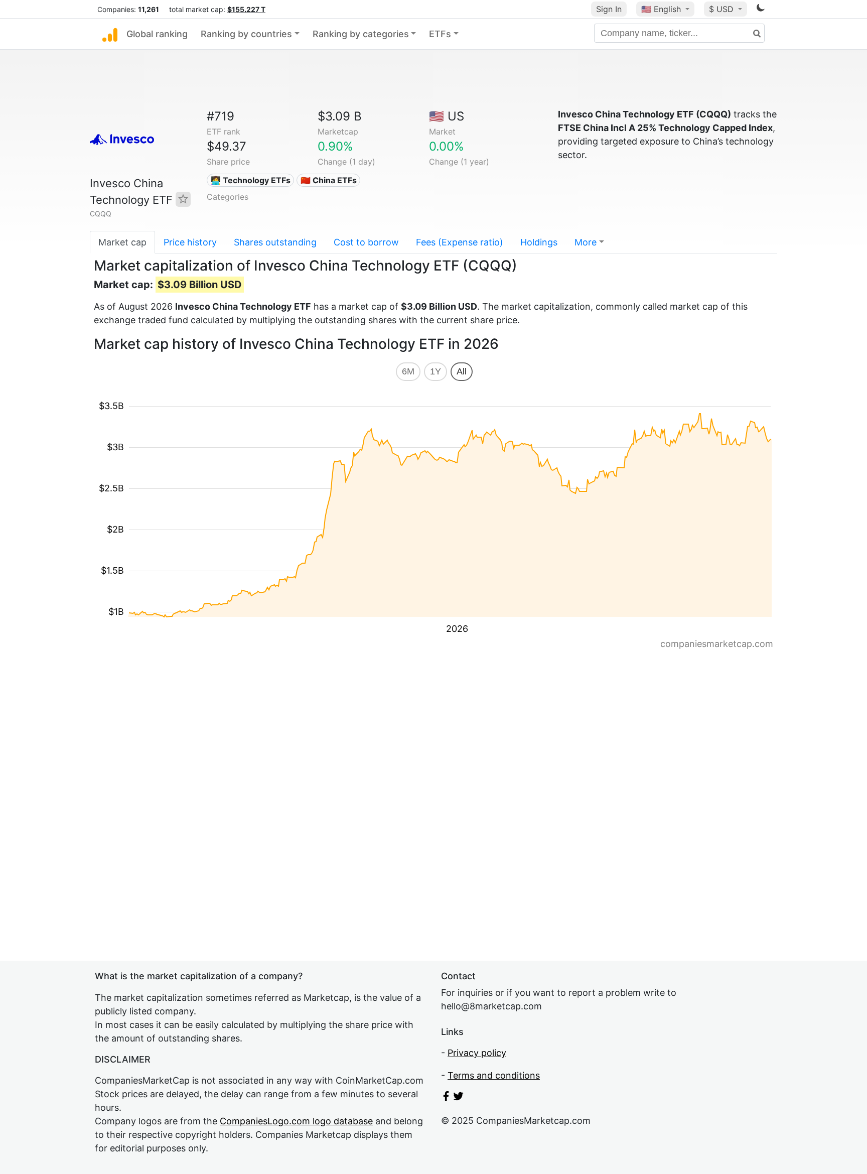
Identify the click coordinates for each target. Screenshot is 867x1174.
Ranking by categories (361, 34)
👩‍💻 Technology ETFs (251, 180)
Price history (190, 242)
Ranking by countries (246, 34)
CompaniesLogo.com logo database (296, 1121)
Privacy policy (477, 1053)
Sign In (609, 9)
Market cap (122, 242)
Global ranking (157, 34)
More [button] (585, 242)
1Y (435, 371)
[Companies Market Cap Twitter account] (459, 1098)
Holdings (538, 242)
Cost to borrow (366, 242)
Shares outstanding (275, 242)
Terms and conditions (494, 1075)
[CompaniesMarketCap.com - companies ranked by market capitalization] (109, 34)
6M (408, 371)
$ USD (722, 9)
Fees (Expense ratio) (459, 242)
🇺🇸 (661, 9)
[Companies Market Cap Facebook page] (446, 1098)
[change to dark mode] (761, 9)
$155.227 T (246, 9)
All (462, 371)
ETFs (440, 34)
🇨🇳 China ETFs (329, 180)
